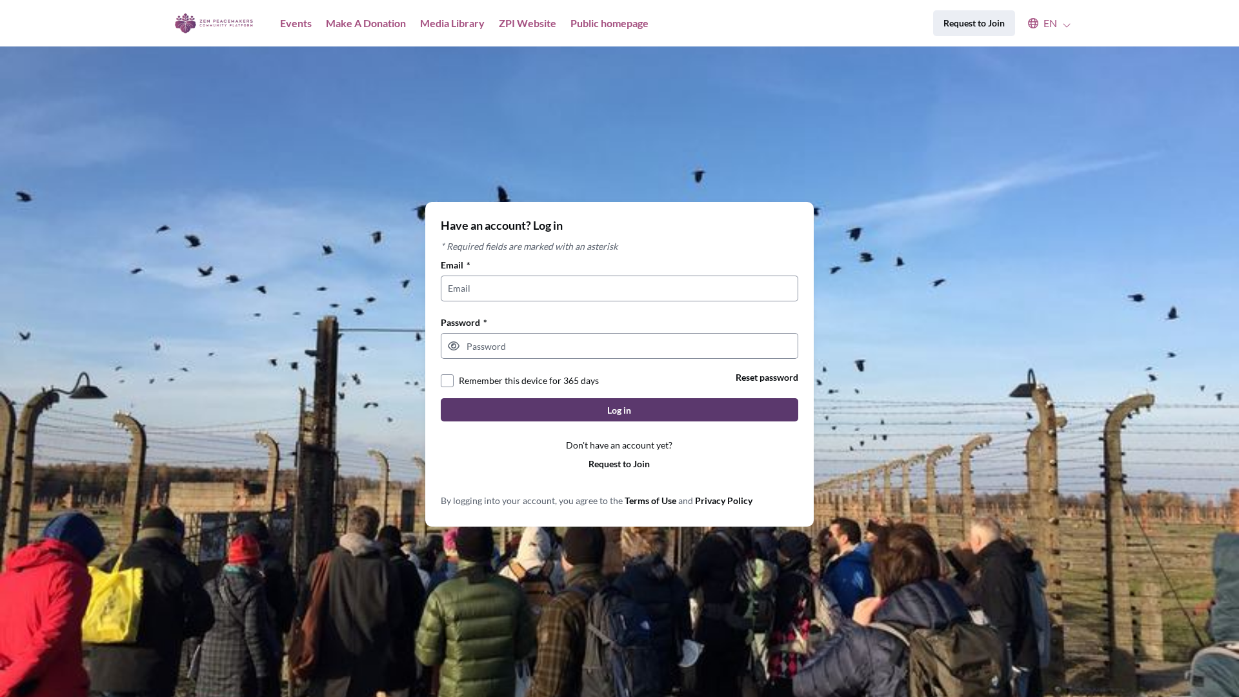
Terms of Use (650, 500)
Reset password (767, 377)
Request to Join (619, 463)
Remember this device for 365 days (529, 380)
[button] (1043, 23)
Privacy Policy (723, 500)
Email (455, 264)
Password (464, 322)
